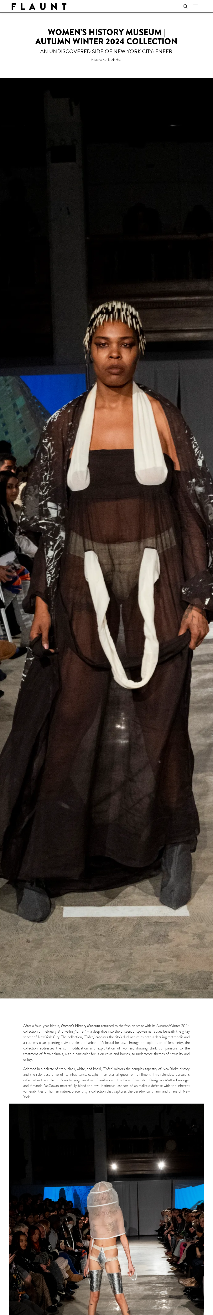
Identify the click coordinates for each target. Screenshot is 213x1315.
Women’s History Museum (80, 1025)
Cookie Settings (41, 1305)
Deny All (41, 1297)
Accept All (41, 1288)
